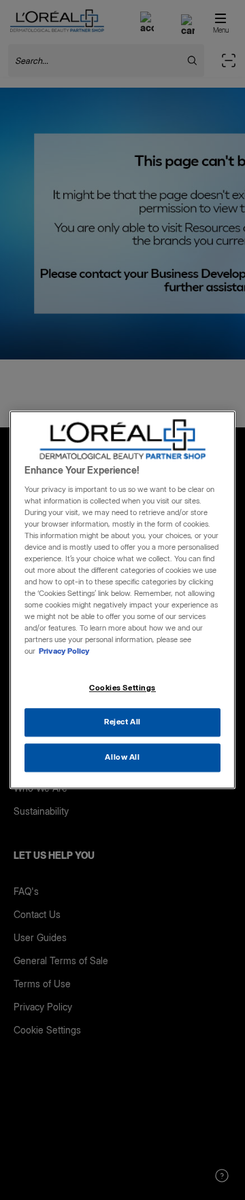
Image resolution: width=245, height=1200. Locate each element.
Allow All (122, 757)
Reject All (122, 722)
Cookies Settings (122, 687)
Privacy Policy (64, 651)
